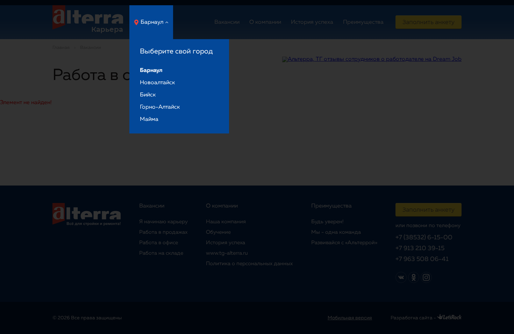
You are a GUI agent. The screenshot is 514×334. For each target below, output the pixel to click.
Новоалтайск (157, 83)
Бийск (148, 95)
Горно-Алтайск (160, 107)
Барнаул (152, 22)
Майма (149, 119)
